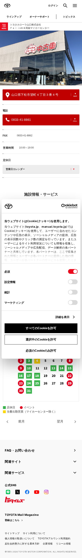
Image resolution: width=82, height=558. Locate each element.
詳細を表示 (63, 317)
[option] (41, 58)
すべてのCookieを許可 (41, 328)
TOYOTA (7, 6)
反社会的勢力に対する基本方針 (22, 543)
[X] (17, 492)
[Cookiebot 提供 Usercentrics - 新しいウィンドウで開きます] (60, 206)
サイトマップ (12, 533)
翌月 (60, 421)
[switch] (73, 281)
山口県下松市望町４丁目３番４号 (34, 94)
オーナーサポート (40, 16)
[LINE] (8, 492)
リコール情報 (63, 543)
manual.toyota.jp (54, 226)
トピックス (69, 16)
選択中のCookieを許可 (41, 339)
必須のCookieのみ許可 (41, 350)
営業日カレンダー (15, 169)
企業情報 (48, 543)
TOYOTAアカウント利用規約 (54, 538)
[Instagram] (46, 492)
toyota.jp (32, 226)
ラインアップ (14, 16)
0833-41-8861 (21, 119)
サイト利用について (34, 533)
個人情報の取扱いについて (20, 538)
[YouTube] (36, 492)
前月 (21, 421)
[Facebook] (27, 492)
